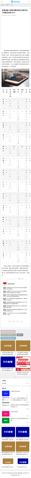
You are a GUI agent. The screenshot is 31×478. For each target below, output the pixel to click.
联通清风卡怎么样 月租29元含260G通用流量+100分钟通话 (15, 288)
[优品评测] (15, 2)
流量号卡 (8, 5)
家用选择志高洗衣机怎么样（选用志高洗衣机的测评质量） (15, 306)
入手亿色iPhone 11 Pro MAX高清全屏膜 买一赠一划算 (15, 313)
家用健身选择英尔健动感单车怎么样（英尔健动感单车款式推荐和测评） (15, 303)
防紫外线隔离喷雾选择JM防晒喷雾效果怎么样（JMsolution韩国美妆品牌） (15, 295)
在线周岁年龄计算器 (15, 391)
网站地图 (20, 473)
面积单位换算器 (14, 411)
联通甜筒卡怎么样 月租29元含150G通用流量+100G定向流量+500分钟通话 (15, 292)
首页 (3, 5)
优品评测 (15, 473)
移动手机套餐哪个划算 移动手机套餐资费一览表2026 (7, 370)
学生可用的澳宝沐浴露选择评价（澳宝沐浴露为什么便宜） (15, 299)
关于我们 (25, 473)
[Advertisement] (15, 32)
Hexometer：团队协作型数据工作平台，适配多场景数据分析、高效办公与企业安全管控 (20, 400)
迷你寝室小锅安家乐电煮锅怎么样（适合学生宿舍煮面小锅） (15, 310)
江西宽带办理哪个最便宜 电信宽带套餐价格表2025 (7, 354)
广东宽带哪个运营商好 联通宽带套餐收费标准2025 (22, 354)
